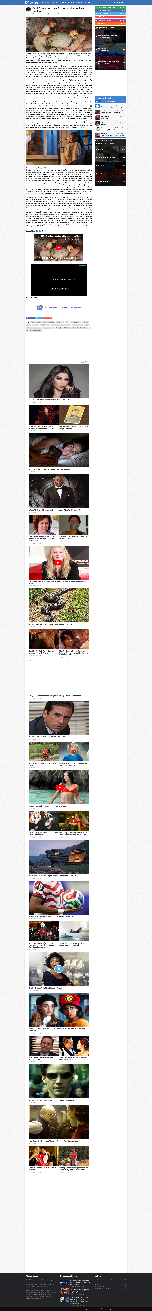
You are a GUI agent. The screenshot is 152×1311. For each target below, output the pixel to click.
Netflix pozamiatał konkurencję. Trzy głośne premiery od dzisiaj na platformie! (80, 1291)
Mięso (74, 325)
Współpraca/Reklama (113, 1309)
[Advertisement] (59, 346)
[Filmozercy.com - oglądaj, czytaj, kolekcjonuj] (32, 2)
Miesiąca (99, 143)
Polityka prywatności (89, 1309)
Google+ (48, 317)
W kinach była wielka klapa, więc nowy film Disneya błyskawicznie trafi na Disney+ (80, 1282)
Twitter (39, 317)
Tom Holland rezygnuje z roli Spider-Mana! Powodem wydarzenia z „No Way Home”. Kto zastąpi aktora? (80, 1300)
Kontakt (124, 1309)
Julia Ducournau (65, 325)
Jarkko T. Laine (45, 325)
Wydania (71, 2)
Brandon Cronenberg (36, 322)
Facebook (31, 317)
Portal (104, 101)
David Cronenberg (49, 322)
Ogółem (111, 143)
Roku (105, 143)
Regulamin (101, 1309)
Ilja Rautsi (35, 325)
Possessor (30, 328)
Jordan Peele (55, 325)
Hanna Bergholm (75, 322)
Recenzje (58, 328)
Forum (55, 2)
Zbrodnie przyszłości (35, 330)
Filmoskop (63, 2)
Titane (86, 328)
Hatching (85, 322)
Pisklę (38, 231)
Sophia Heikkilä (77, 328)
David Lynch (60, 322)
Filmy (67, 322)
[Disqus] (59, 1199)
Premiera (37, 328)
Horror (29, 325)
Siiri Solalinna (67, 328)
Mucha (80, 325)
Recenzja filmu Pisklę (48, 328)
